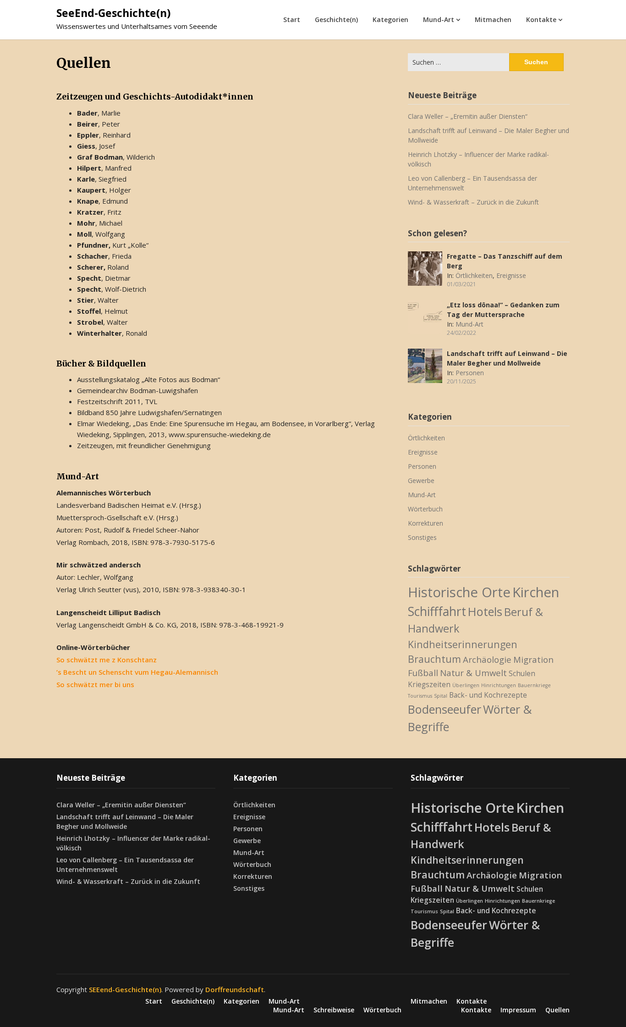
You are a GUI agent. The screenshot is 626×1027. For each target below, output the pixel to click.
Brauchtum (434, 659)
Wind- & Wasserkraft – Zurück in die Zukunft (473, 202)
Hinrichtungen (498, 685)
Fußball (423, 672)
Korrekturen (425, 523)
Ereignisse (511, 275)
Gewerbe (421, 480)
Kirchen (535, 592)
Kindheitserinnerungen (462, 644)
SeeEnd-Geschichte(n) (113, 13)
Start (291, 19)
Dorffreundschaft (234, 989)
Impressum (518, 1010)
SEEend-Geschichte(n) (125, 989)
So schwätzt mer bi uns (95, 684)
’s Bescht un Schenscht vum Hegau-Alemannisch (137, 672)
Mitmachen (493, 19)
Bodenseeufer (444, 709)
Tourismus (420, 696)
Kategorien (390, 19)
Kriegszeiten (429, 684)
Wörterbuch (425, 509)
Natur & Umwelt (473, 672)
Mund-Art (438, 19)
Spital (440, 696)
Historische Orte (459, 592)
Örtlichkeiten (474, 275)
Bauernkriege (534, 685)
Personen (470, 372)
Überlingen (465, 685)
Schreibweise (333, 1010)
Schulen (522, 673)
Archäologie (487, 659)
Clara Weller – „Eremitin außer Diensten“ (467, 116)
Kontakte (541, 19)
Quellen (557, 1010)
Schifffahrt (437, 611)
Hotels (485, 611)
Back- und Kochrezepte (488, 695)
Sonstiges (422, 537)
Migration (533, 659)
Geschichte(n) (336, 19)
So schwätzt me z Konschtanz (106, 659)
